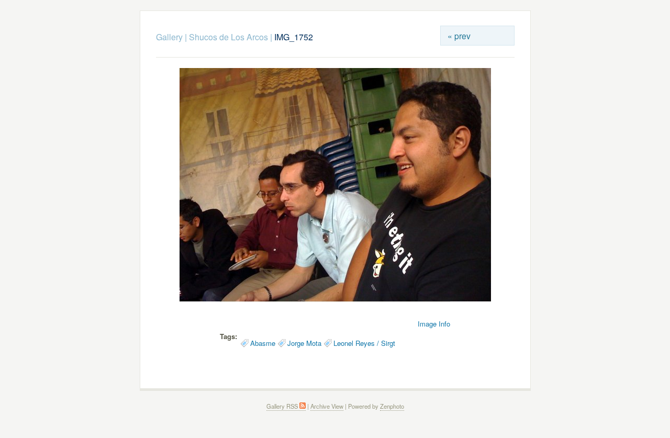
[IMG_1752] (335, 299)
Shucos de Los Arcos (228, 37)
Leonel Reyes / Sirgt (364, 343)
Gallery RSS (282, 406)
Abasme (262, 343)
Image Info (434, 324)
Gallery (169, 37)
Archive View (326, 406)
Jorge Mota (304, 343)
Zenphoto (392, 406)
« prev (459, 35)
